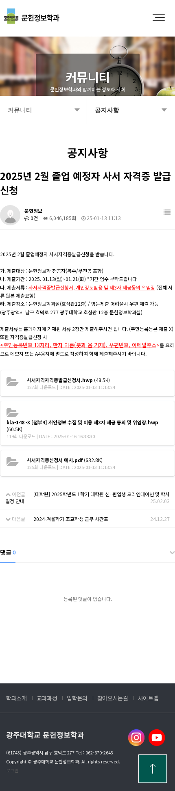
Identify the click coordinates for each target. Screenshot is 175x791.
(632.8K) (65, 459)
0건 (33, 217)
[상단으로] (152, 768)
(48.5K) (68, 379)
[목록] (167, 212)
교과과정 (47, 698)
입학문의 (77, 698)
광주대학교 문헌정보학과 (45, 734)
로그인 (12, 770)
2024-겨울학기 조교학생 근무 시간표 (70, 518)
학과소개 (16, 698)
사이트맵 (148, 698)
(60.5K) (82, 425)
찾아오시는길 (112, 698)
